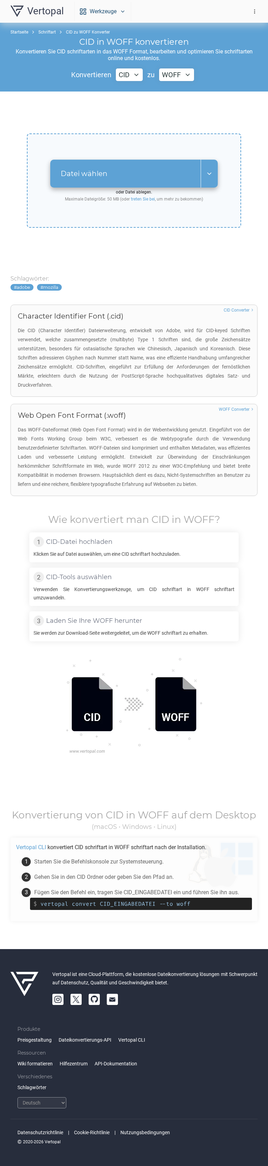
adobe (23, 287)
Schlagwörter (31, 1087)
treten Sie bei (143, 199)
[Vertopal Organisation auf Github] (94, 999)
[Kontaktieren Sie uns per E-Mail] (112, 999)
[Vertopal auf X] (76, 999)
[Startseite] (24, 987)
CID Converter (237, 310)
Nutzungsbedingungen (145, 1132)
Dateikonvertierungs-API (85, 1040)
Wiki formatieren (35, 1063)
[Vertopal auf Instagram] (58, 999)
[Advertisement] (134, 112)
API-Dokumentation (116, 1063)
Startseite (19, 32)
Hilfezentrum (74, 1063)
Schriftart (47, 32)
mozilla (50, 287)
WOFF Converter (234, 409)
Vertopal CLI (131, 1040)
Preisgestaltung (34, 1040)
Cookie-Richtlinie (92, 1132)
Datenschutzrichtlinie (40, 1132)
